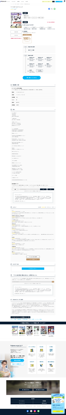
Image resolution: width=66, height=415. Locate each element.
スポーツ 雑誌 (13, 319)
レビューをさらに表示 (33, 256)
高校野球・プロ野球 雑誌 (22, 319)
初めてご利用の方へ (17, 364)
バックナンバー (34, 17)
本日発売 (18, 1)
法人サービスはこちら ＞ (15, 366)
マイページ (8, 1)
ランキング (22, 1)
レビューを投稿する (32, 259)
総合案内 (33, 398)
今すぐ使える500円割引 (50, 22)
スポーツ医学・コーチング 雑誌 (35, 319)
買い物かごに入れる (32, 77)
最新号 (25, 17)
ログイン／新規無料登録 (59, 1)
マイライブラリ (13, 1)
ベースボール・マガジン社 (14, 8)
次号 (29, 17)
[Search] (53, 1)
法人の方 (27, 1)
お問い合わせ (44, 403)
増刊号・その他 (40, 17)
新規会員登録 (17, 360)
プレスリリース (22, 403)
